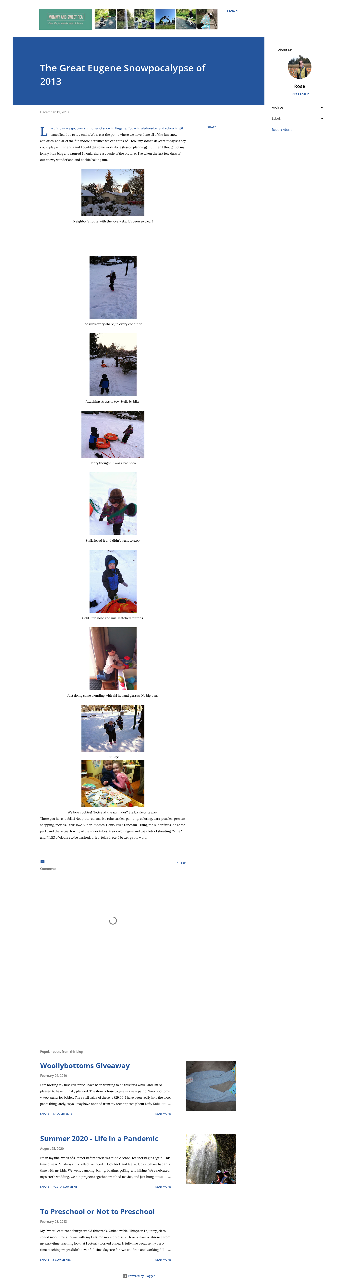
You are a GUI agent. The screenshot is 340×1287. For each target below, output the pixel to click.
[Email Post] (42, 863)
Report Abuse (282, 129)
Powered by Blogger (141, 1276)
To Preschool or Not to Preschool (97, 1211)
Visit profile (300, 94)
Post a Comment (65, 1186)
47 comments (62, 1114)
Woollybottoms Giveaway (85, 1065)
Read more (163, 1114)
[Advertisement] (106, 1000)
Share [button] (211, 127)
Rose (299, 86)
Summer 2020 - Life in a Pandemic (99, 1138)
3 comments (62, 1259)
